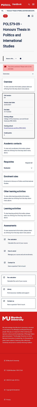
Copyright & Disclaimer (13, 390)
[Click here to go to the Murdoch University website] (6, 5)
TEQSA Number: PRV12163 (14, 370)
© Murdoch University (12, 360)
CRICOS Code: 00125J (12, 380)
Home (3, 11)
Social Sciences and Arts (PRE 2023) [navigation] (15, 128)
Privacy (8, 399)
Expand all (29, 163)
